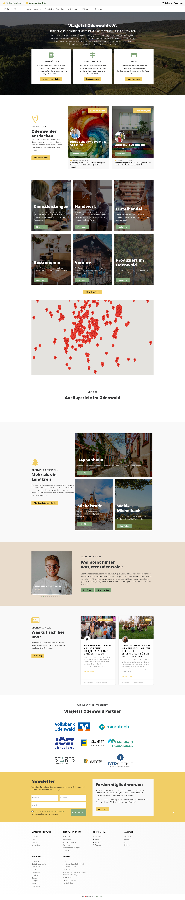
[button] (41, 596)
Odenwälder (51, 61)
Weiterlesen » (89, 671)
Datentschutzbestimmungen (54, 811)
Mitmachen (86, 9)
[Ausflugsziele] (92, 55)
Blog (57, 9)
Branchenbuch (25, 9)
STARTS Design (98, 896)
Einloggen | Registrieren (174, 3)
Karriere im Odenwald (69, 9)
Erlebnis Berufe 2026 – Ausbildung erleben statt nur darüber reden (97, 649)
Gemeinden (49, 9)
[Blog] (133, 55)
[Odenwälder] (51, 55)
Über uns (98, 9)
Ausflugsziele (38, 9)
